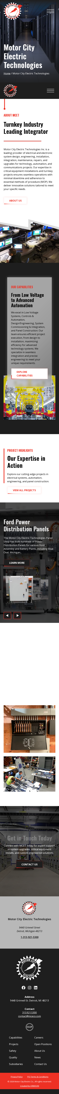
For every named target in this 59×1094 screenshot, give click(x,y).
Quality (13, 1057)
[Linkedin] (35, 987)
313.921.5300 (29, 1012)
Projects (13, 1044)
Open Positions (43, 1044)
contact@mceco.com (29, 1016)
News (37, 1057)
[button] (15, 200)
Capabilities (15, 1037)
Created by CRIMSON (29, 1086)
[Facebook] (23, 987)
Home (7, 73)
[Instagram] (29, 987)
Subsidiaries (16, 1064)
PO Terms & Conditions (37, 1076)
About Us (39, 1050)
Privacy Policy (17, 1076)
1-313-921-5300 (29, 937)
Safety (12, 1050)
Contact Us (40, 1064)
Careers (38, 1037)
